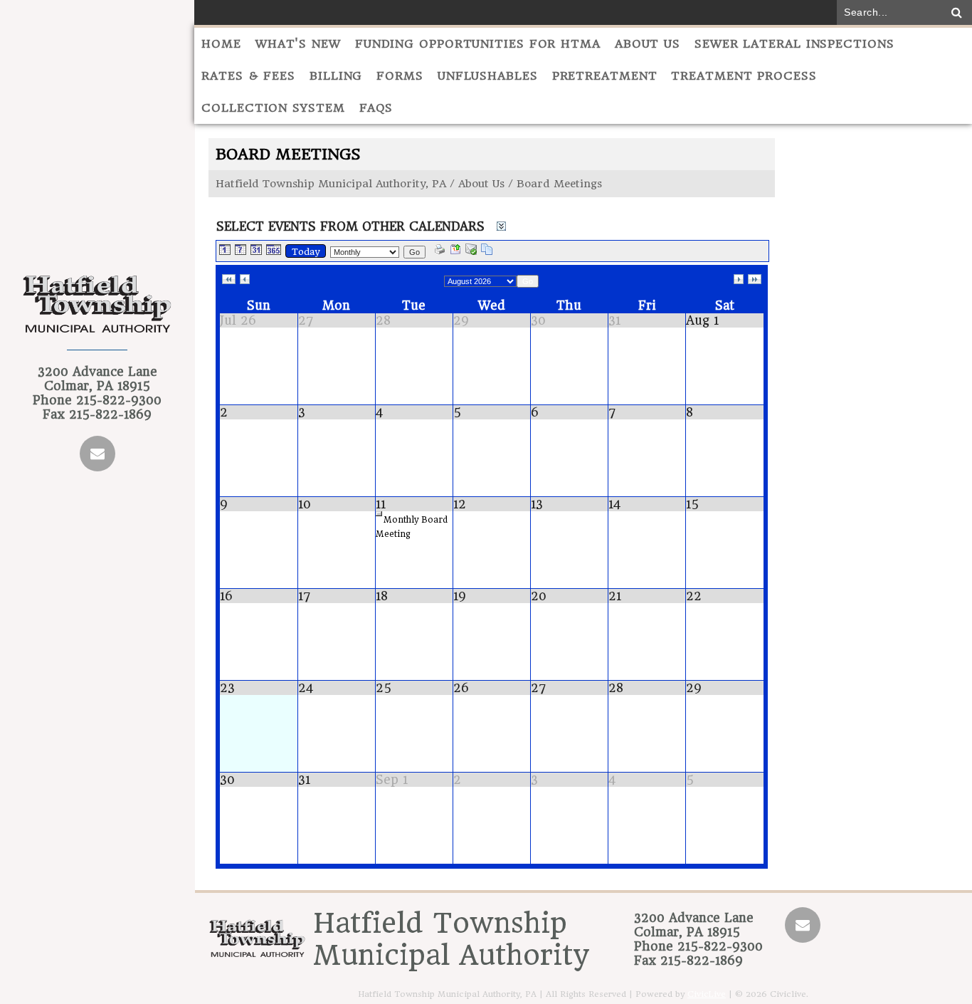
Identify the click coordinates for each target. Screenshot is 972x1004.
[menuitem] (221, 44)
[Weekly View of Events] (240, 251)
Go (414, 252)
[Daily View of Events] (225, 251)
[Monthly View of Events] (256, 251)
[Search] (957, 12)
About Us (481, 183)
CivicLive (706, 994)
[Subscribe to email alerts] (471, 251)
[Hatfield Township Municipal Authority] (97, 311)
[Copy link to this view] (486, 251)
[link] (229, 280)
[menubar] (583, 76)
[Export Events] (455, 251)
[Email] (97, 453)
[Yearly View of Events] (273, 251)
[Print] (439, 251)
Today (305, 251)
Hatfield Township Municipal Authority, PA (331, 183)
